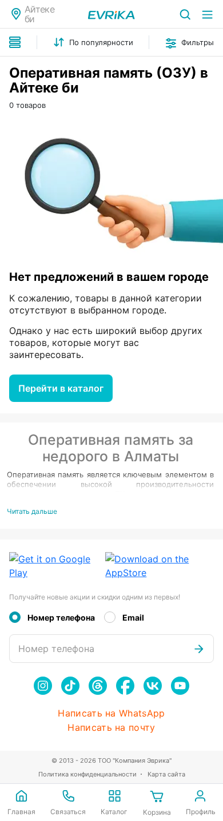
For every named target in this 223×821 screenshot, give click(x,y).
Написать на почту (111, 728)
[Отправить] (199, 649)
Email (133, 617)
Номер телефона (61, 617)
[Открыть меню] (207, 14)
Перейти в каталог (60, 388)
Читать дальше (32, 511)
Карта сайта (166, 774)
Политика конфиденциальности (87, 774)
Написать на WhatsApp (111, 713)
